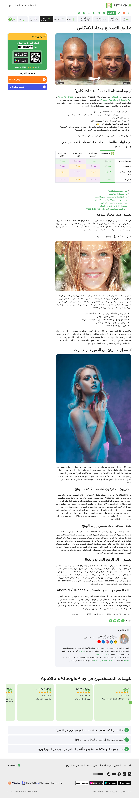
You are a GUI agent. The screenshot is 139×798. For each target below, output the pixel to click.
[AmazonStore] (81, 783)
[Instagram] (129, 774)
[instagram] (107, 642)
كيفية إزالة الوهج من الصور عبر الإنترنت (111, 197)
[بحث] (129, 13)
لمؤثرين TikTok (15, 79)
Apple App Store (65, 97)
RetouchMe (116, 97)
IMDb (126, 660)
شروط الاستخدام (110, 791)
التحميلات (85, 765)
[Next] (130, 702)
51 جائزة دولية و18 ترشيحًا (102, 660)
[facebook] (103, 642)
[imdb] (115, 642)
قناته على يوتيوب (101, 654)
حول (10, 5)
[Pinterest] (109, 774)
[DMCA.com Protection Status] (98, 774)
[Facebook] (119, 774)
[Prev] (10, 19)
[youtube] (99, 642)
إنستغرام (82, 651)
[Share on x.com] (118, 620)
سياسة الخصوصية (124, 791)
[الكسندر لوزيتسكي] (124, 639)
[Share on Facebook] (123, 620)
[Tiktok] (124, 774)
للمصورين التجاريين (16, 87)
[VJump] (14, 783)
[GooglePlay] (21, 60)
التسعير (117, 765)
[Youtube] (114, 774)
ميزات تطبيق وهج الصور (117, 194)
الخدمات (32, 5)
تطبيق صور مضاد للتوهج (117, 190)
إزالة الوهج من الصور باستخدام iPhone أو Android (106, 209)
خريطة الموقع (72, 765)
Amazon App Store (109, 100)
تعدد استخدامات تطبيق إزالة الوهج (113, 203)
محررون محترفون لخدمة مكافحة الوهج (111, 200)
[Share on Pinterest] (114, 620)
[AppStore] (21, 54)
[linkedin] (111, 642)
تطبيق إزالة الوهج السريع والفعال (113, 206)
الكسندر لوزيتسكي (100, 636)
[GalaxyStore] (96, 783)
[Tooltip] (106, 161)
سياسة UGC (98, 791)
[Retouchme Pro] (33, 783)
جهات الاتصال (20, 5)
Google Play (125, 100)
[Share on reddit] (110, 620)
